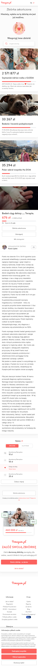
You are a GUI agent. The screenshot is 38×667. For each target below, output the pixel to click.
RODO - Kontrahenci (9, 609)
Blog (28, 609)
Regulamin (9, 604)
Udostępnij (19, 234)
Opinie (29, 601)
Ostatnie (12, 446)
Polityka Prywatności (9, 607)
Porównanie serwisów (9, 614)
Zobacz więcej (19, 482)
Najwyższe (25, 446)
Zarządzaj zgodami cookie (9, 619)
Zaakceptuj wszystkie (19, 651)
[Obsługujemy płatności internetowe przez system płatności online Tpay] (28, 617)
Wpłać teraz (12, 469)
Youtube (34, 588)
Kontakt (9, 612)
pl (31, 3)
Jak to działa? (19, 568)
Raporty (28, 604)
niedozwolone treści (24, 498)
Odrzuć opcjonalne (19, 657)
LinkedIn (22, 588)
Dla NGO (28, 612)
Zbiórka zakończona (19, 228)
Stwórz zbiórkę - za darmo (19, 562)
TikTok (28, 588)
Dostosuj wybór (19, 663)
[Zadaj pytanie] (33, 247)
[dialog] (19, 647)
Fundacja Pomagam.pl (28, 614)
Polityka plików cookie (9, 617)
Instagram (16, 588)
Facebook (4, 588)
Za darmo (28, 607)
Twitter (10, 588)
